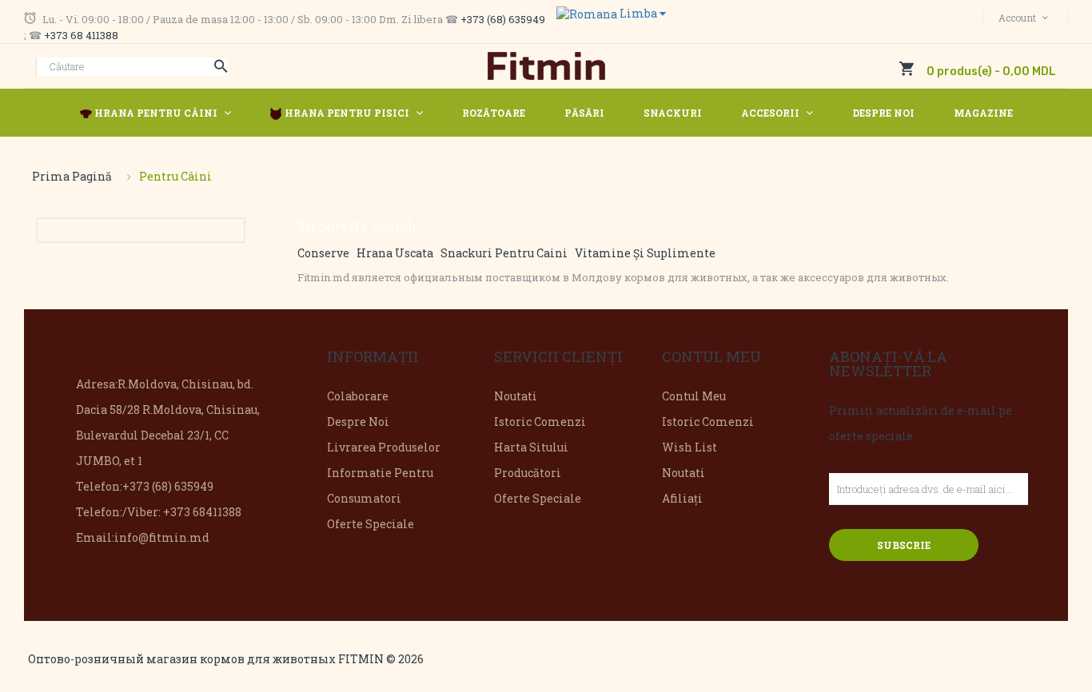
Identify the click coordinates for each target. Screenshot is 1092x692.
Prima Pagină (72, 176)
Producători (527, 472)
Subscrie (904, 545)
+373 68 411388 (81, 35)
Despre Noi (358, 421)
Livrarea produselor (383, 447)
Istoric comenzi (540, 421)
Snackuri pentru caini (504, 252)
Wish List (689, 447)
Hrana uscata (395, 252)
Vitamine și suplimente (645, 252)
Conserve (323, 252)
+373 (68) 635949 (502, 19)
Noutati (515, 396)
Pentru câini (175, 176)
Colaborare (358, 396)
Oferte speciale (370, 523)
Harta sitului (531, 447)
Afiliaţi (682, 498)
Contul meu (694, 396)
